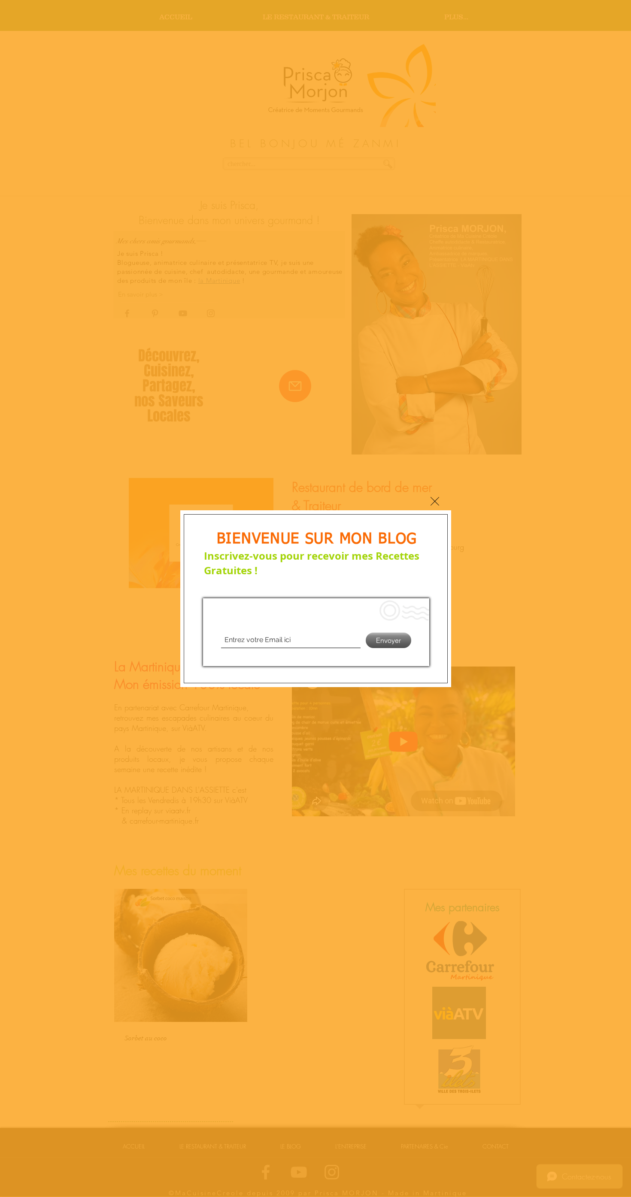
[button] (435, 501)
